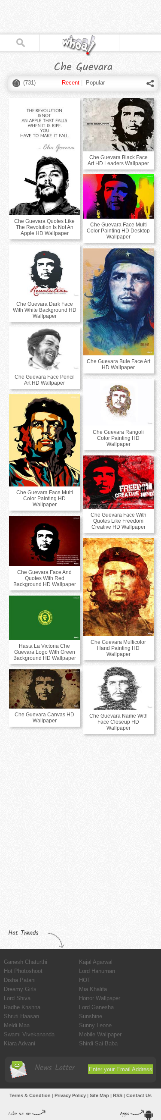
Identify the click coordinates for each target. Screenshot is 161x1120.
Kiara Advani (19, 1043)
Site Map (99, 1095)
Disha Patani (20, 980)
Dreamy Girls (20, 989)
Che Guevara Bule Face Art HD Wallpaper (118, 364)
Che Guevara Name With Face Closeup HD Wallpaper (118, 722)
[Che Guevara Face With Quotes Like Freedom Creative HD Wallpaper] (118, 482)
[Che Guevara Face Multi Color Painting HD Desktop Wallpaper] (118, 196)
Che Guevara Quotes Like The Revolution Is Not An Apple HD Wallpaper (44, 227)
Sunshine (90, 1016)
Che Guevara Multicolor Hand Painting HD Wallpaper (118, 648)
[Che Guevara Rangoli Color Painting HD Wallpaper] (118, 402)
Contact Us (139, 1095)
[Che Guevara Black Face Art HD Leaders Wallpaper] (118, 124)
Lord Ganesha (96, 1007)
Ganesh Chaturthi (25, 962)
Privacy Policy (70, 1095)
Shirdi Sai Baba (98, 1043)
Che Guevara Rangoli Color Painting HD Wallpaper (118, 438)
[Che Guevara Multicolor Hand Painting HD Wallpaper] (118, 587)
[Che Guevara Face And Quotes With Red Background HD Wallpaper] (44, 541)
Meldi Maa (17, 1025)
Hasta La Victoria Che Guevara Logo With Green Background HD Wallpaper (44, 652)
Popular (95, 82)
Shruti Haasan (21, 1016)
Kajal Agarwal (95, 962)
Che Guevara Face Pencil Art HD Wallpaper (45, 380)
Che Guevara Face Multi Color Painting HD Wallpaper (44, 498)
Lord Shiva (17, 998)
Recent (70, 82)
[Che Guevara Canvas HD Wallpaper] (44, 689)
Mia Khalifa (93, 989)
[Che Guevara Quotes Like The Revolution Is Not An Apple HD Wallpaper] (44, 156)
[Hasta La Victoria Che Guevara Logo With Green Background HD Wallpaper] (44, 618)
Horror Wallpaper (99, 998)
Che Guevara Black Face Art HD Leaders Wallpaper (118, 160)
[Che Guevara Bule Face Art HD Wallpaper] (118, 301)
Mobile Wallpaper (100, 1034)
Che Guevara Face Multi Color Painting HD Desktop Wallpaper (118, 231)
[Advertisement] (68, 17)
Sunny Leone (95, 1025)
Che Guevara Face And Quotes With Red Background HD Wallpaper (44, 578)
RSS (117, 1095)
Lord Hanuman (97, 971)
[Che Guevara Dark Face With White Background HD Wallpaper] (44, 271)
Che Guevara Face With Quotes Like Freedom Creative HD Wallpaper (118, 521)
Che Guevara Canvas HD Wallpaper (44, 718)
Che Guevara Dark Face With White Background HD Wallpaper (44, 310)
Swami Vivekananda (29, 1034)
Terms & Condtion (30, 1095)
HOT (85, 980)
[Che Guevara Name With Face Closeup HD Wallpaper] (118, 687)
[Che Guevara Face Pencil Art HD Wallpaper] (44, 349)
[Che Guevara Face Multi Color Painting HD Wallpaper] (44, 440)
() (29, 82)
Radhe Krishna (22, 1007)
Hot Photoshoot (23, 971)
